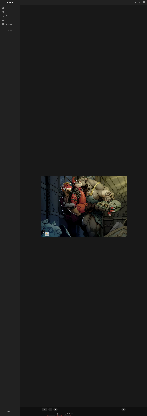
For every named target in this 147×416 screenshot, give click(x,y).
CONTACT (10, 412)
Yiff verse (9, 2)
